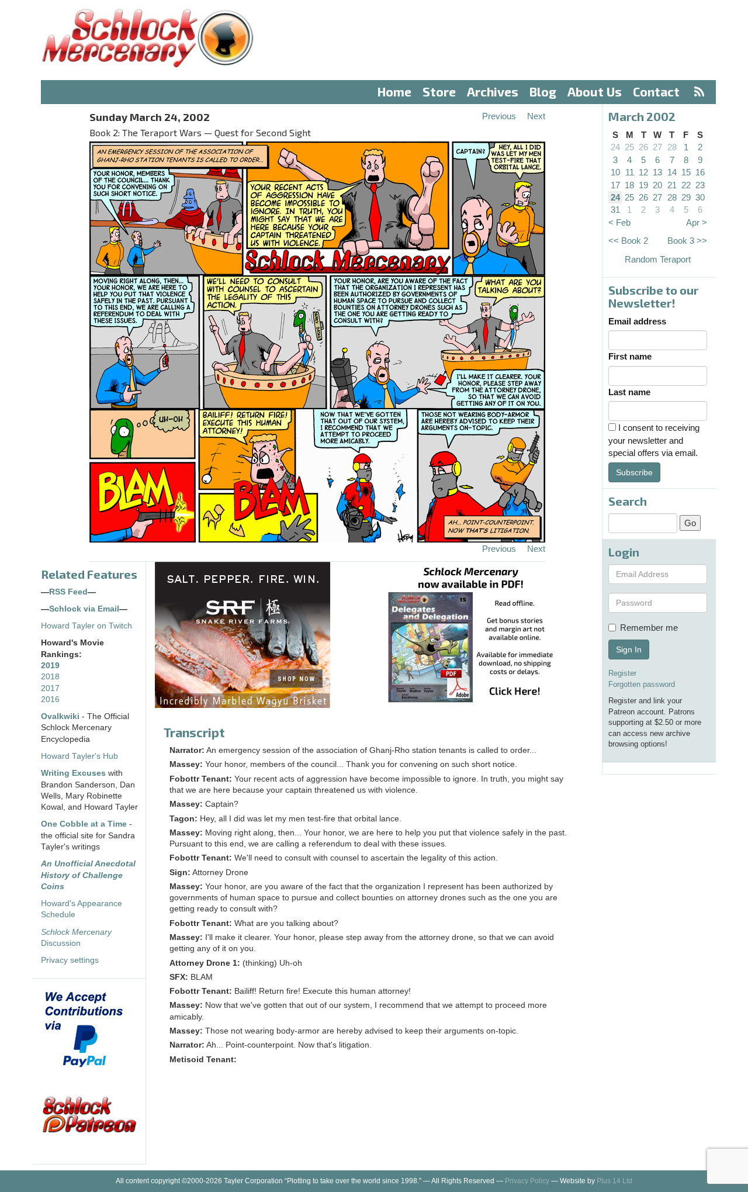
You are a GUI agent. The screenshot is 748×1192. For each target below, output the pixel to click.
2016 (50, 699)
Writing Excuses (73, 773)
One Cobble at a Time (84, 824)
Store (439, 91)
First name (630, 356)
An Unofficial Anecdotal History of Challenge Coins (88, 875)
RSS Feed (68, 592)
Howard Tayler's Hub (79, 756)
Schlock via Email (84, 608)
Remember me (649, 628)
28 (672, 147)
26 (643, 147)
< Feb (619, 222)
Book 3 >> (687, 241)
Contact (656, 91)
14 (672, 172)
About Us (594, 91)
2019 (50, 665)
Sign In (629, 649)
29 (686, 197)
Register (622, 673)
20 (657, 185)
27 (657, 147)
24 (615, 147)
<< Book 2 (628, 241)
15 (686, 172)
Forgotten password (641, 684)
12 (643, 172)
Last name (629, 392)
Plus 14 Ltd (614, 1181)
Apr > (696, 222)
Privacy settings (70, 960)
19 (643, 185)
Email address (637, 321)
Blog (542, 91)
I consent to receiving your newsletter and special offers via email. (653, 440)
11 (629, 172)
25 (629, 147)
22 (686, 185)
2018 (50, 676)
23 (700, 185)
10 (615, 172)
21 (672, 185)
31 (615, 210)
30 (700, 197)
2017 (50, 688)
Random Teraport (658, 259)
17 (615, 185)
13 (657, 172)
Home (394, 91)
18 (629, 185)
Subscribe (634, 472)
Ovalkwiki (61, 716)
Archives (492, 91)
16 (700, 172)
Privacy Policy (527, 1181)
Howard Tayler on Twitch (86, 625)
